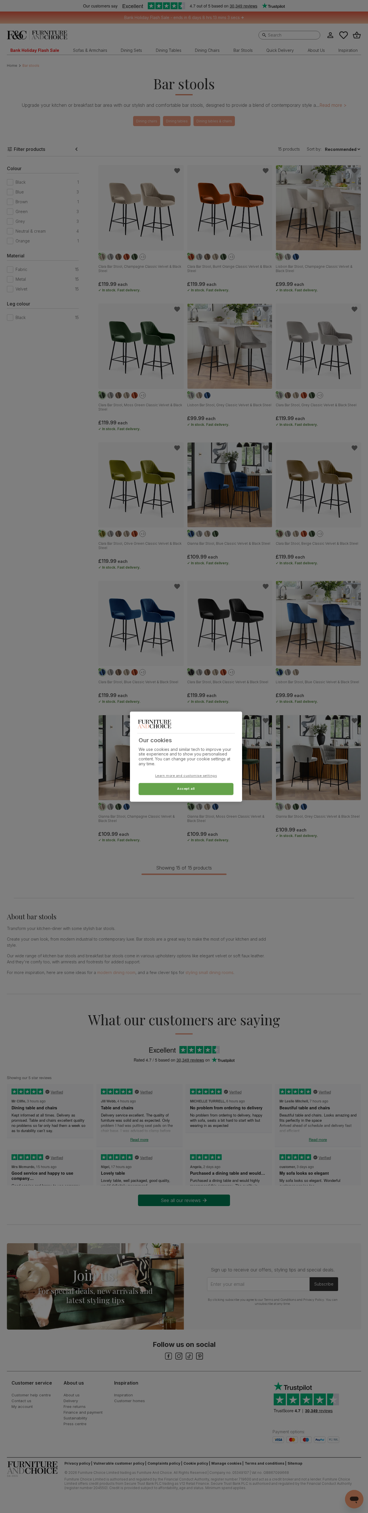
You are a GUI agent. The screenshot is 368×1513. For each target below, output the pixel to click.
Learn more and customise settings (186, 776)
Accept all (186, 789)
